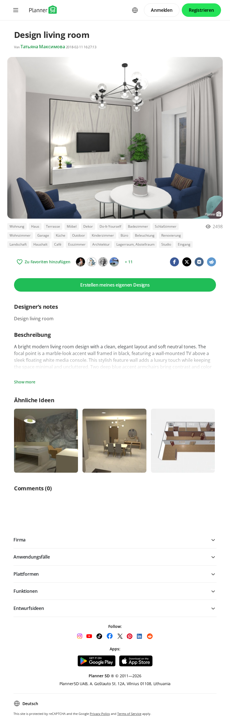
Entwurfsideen (28, 608)
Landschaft (18, 244)
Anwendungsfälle (31, 557)
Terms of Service (129, 714)
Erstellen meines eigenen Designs (115, 285)
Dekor (88, 226)
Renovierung (171, 235)
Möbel (72, 226)
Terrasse (53, 226)
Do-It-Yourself (110, 226)
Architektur (101, 244)
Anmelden (162, 10)
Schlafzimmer (165, 226)
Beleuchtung (145, 235)
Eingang (184, 244)
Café (57, 244)
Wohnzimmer (20, 235)
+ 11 (128, 261)
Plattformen (26, 574)
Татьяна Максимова (42, 47)
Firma (19, 540)
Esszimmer (77, 244)
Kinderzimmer (103, 235)
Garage (43, 235)
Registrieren (201, 10)
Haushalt (40, 244)
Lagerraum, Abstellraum (135, 244)
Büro (124, 235)
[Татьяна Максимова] (80, 261)
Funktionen (25, 591)
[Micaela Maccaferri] (102, 261)
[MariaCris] (114, 261)
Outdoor (78, 235)
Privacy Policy (100, 714)
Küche (60, 235)
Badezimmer (138, 226)
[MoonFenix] (91, 261)
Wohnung (17, 226)
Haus (35, 226)
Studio (166, 244)
